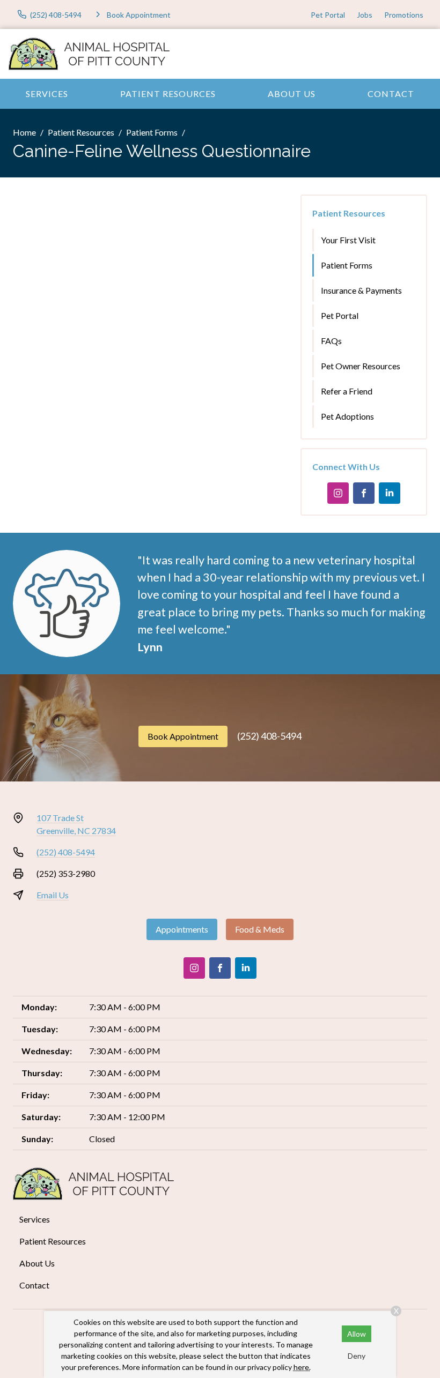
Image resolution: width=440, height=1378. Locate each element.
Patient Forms (152, 132)
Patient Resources (168, 93)
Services (47, 93)
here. (302, 1367)
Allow (356, 1333)
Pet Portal (328, 14)
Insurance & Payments (361, 290)
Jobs (364, 14)
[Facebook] (364, 493)
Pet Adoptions (347, 416)
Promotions (403, 14)
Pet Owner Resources (360, 366)
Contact (391, 93)
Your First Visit (348, 240)
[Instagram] (338, 493)
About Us (292, 93)
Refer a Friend (346, 391)
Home (24, 132)
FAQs (331, 341)
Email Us (52, 895)
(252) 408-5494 (269, 736)
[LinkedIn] (389, 493)
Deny (356, 1355)
